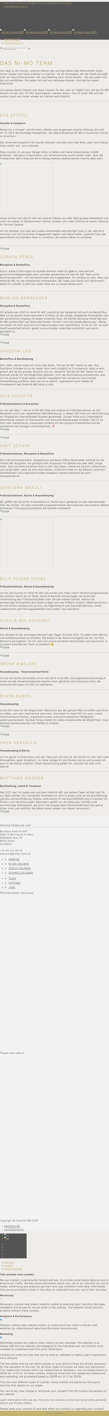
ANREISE (14, 859)
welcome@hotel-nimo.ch (16, 7)
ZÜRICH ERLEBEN (20, 868)
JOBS (12, 887)
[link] (29, 48)
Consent (9, 1262)
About (13, 1268)
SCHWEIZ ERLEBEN (21, 872)
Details (8, 1265)
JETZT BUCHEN (54, 1413)
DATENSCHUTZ (14, 42)
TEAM (12, 878)
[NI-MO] (48, 32)
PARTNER (14, 882)
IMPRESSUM (12, 39)
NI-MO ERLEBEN (19, 863)
